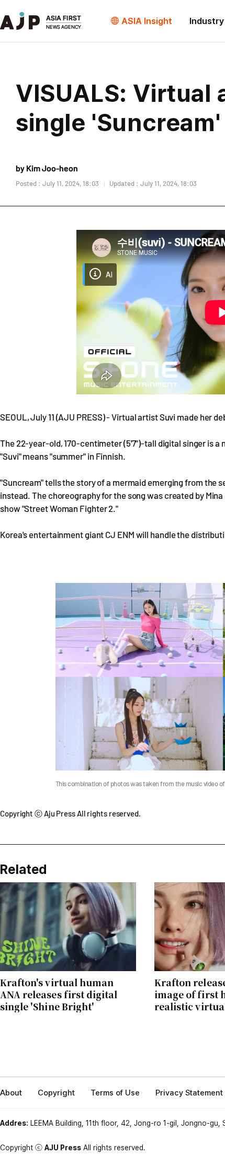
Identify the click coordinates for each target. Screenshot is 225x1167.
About (11, 1093)
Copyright (56, 1093)
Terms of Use (115, 1093)
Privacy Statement (189, 1093)
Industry (206, 21)
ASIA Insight (146, 21)
